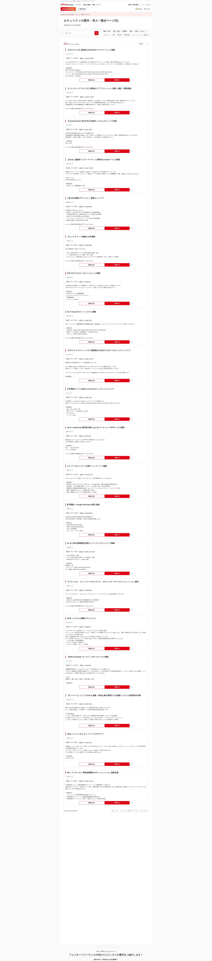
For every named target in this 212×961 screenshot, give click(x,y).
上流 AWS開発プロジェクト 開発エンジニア (85, 198)
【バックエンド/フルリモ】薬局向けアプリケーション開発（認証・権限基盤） (100, 88)
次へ (146, 810)
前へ (113, 810)
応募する (117, 80)
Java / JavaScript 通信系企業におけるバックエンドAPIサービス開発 (95, 427)
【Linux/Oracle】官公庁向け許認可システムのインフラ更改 (92, 121)
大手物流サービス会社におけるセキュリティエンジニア (90, 389)
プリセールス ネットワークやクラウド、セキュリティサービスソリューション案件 (103, 582)
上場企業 (145, 35)
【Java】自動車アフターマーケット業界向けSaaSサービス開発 (93, 160)
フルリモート (106, 35)
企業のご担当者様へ (133, 4)
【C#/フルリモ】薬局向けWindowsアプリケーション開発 (91, 50)
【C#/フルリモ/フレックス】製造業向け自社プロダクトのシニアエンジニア (99, 350)
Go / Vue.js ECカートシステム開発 (81, 312)
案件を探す (83, 9)
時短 (114, 35)
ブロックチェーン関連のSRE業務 (81, 237)
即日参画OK (127, 35)
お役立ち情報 (86, 4)
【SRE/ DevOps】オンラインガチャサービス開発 (88, 657)
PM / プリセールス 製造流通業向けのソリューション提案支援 (92, 772)
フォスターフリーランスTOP (67, 14)
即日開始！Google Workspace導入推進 (83, 505)
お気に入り (132, 80)
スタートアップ (136, 35)
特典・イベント (96, 4)
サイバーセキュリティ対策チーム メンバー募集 (87, 466)
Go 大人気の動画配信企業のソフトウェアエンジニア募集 (91, 543)
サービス (78, 4)
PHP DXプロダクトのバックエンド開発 (83, 273)
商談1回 (119, 35)
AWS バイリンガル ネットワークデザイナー (85, 734)
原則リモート (69, 202)
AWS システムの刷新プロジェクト (81, 618)
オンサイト (69, 125)
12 (141, 810)
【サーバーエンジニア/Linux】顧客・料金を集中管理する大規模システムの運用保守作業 (104, 695)
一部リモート (69, 240)
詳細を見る (91, 80)
